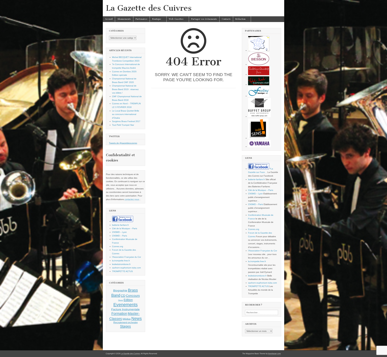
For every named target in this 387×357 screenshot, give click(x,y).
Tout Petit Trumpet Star (123, 125)
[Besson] (258, 64)
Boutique (156, 19)
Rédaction (240, 19)
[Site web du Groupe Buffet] (259, 116)
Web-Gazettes (176, 19)
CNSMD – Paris (119, 235)
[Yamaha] (259, 146)
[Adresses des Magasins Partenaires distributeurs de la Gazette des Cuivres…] (258, 50)
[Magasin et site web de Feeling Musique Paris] (258, 96)
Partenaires (141, 19)
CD (123, 295)
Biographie (120, 290)
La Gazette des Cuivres (149, 8)
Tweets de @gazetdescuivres (123, 143)
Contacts (226, 19)
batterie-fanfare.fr (120, 225)
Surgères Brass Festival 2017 (126, 121)
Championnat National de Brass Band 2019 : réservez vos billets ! (125, 89)
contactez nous (132, 199)
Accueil (109, 19)
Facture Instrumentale (125, 309)
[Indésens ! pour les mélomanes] (258, 138)
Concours (133, 295)
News (136, 318)
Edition (128, 299)
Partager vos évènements (204, 19)
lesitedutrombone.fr (121, 264)
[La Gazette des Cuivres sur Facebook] (122, 221)
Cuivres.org (117, 246)
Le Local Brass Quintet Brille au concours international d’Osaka (125, 114)
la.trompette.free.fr (121, 260)
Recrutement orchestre (125, 322)
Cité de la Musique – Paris (124, 228)
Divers (120, 300)
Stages (125, 326)
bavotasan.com (274, 354)
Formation (119, 314)
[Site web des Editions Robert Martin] (258, 84)
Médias (127, 319)
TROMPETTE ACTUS (122, 271)
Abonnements (124, 19)
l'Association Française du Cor (126, 257)
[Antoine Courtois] (258, 74)
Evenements (125, 304)
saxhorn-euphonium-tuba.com (126, 267)
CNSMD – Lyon (119, 232)
